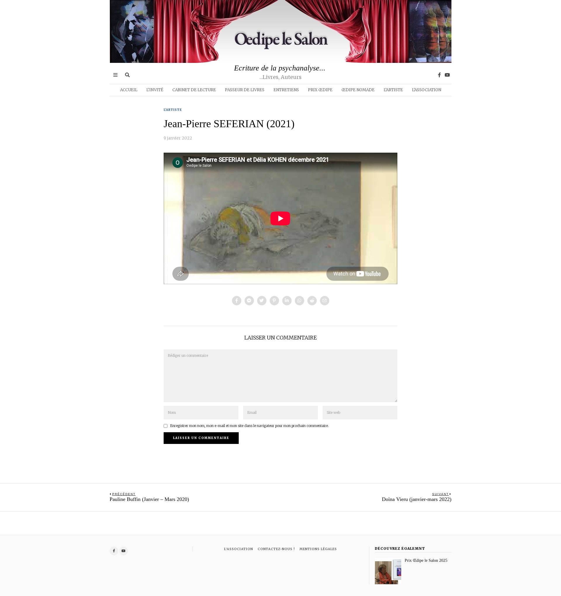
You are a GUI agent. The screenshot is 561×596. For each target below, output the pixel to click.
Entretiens (286, 89)
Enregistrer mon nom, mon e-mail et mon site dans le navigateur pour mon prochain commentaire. (249, 425)
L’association (426, 89)
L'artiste (173, 110)
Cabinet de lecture (194, 89)
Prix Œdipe (320, 89)
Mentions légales (318, 549)
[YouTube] (447, 74)
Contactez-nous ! (276, 549)
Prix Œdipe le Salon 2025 (426, 560)
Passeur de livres (244, 89)
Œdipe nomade (358, 89)
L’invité (154, 89)
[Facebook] (439, 74)
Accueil (128, 89)
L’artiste (393, 89)
